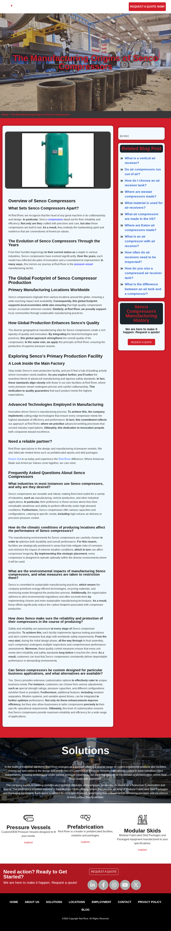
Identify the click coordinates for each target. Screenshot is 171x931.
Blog (124, 6)
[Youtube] (125, 885)
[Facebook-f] (103, 885)
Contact (89, 6)
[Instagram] (114, 885)
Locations (77, 902)
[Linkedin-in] (93, 885)
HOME (14, 902)
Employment (108, 6)
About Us (47, 6)
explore (28, 842)
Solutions (68, 6)
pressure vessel (83, 264)
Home (5, 114)
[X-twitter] (136, 885)
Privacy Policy (149, 902)
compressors (55, 219)
